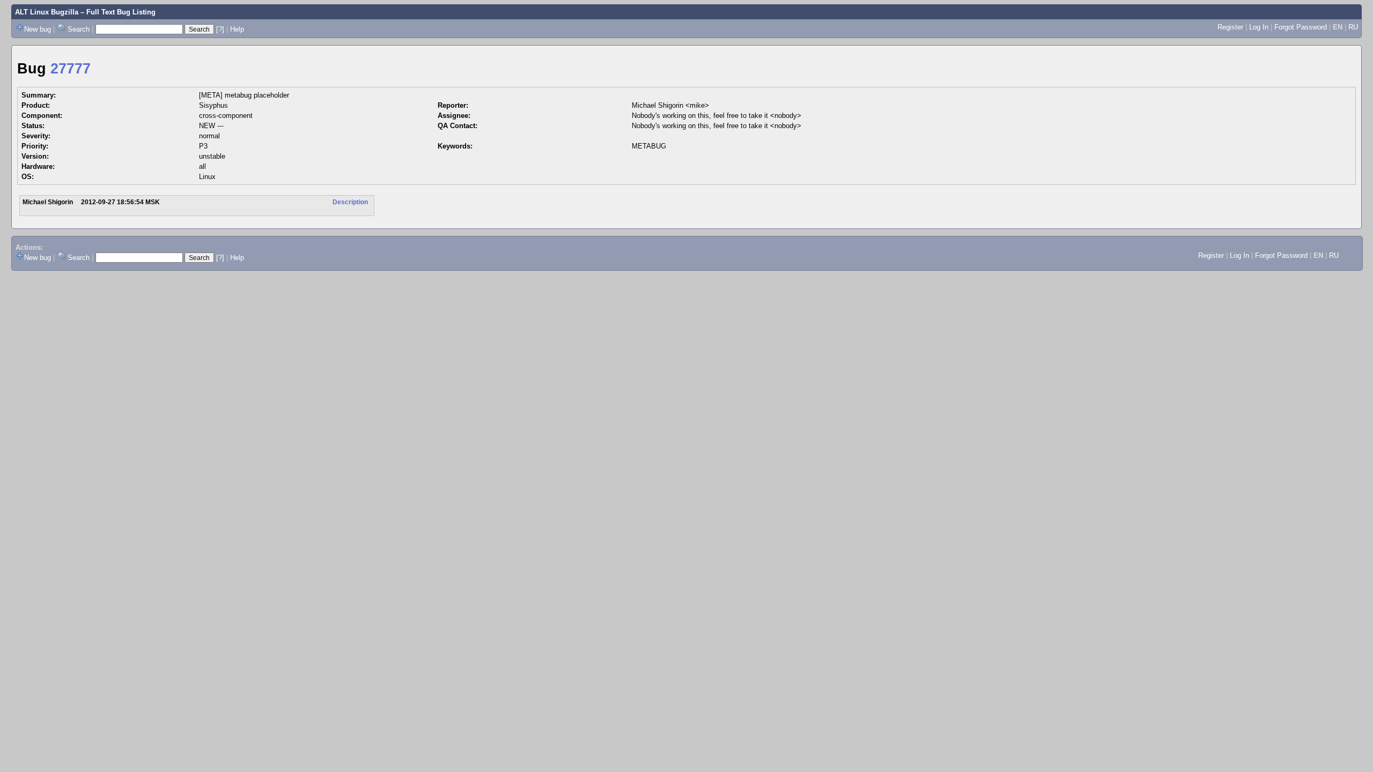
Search (79, 29)
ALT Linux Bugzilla (46, 12)
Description (350, 202)
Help (237, 29)
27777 (70, 69)
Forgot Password (1300, 27)
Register (1230, 27)
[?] (220, 29)
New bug (37, 29)
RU (1353, 27)
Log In (1258, 27)
